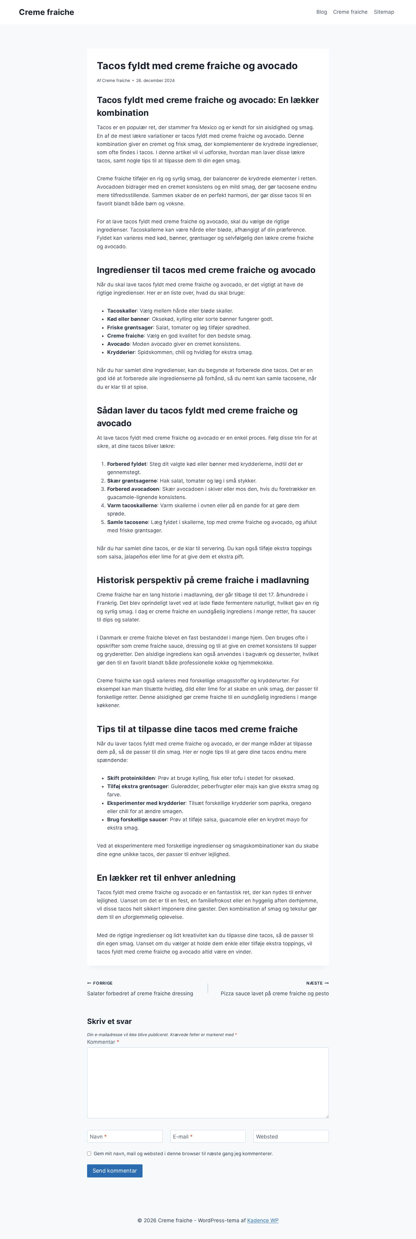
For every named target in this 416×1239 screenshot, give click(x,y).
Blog (321, 12)
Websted (267, 1137)
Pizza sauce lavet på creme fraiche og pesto (275, 989)
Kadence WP (263, 1220)
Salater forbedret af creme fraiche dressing (140, 989)
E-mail (183, 1137)
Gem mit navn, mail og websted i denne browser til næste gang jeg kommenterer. (183, 1153)
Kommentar (103, 1042)
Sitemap (384, 12)
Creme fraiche (350, 12)
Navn (98, 1137)
